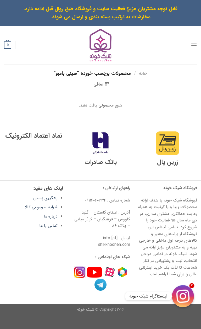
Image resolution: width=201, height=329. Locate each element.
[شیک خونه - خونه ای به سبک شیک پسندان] (101, 45)
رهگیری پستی (45, 198)
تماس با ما (48, 225)
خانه (143, 73)
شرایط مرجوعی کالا (41, 207)
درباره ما (51, 216)
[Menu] (194, 45)
